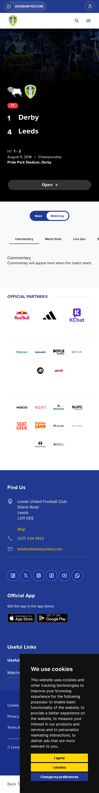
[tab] (39, 216)
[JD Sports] (40, 370)
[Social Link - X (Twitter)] (25, 575)
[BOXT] (40, 407)
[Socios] (77, 407)
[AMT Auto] (58, 370)
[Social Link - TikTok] (51, 575)
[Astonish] (40, 352)
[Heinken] (58, 407)
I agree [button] (59, 758)
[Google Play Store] (52, 618)
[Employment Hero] (40, 444)
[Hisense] (21, 352)
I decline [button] (59, 767)
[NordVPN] (58, 425)
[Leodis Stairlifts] (77, 425)
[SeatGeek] (21, 425)
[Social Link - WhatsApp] (77, 575)
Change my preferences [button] (59, 777)
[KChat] (77, 315)
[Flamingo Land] (40, 425)
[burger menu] (88, 21)
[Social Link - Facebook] (12, 575)
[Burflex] (77, 352)
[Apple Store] (21, 618)
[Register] (87, 6)
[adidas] (49, 315)
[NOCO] (21, 407)
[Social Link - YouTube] (64, 575)
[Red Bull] (22, 315)
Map (21, 529)
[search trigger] (76, 20)
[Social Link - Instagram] (38, 575)
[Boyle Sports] (58, 352)
